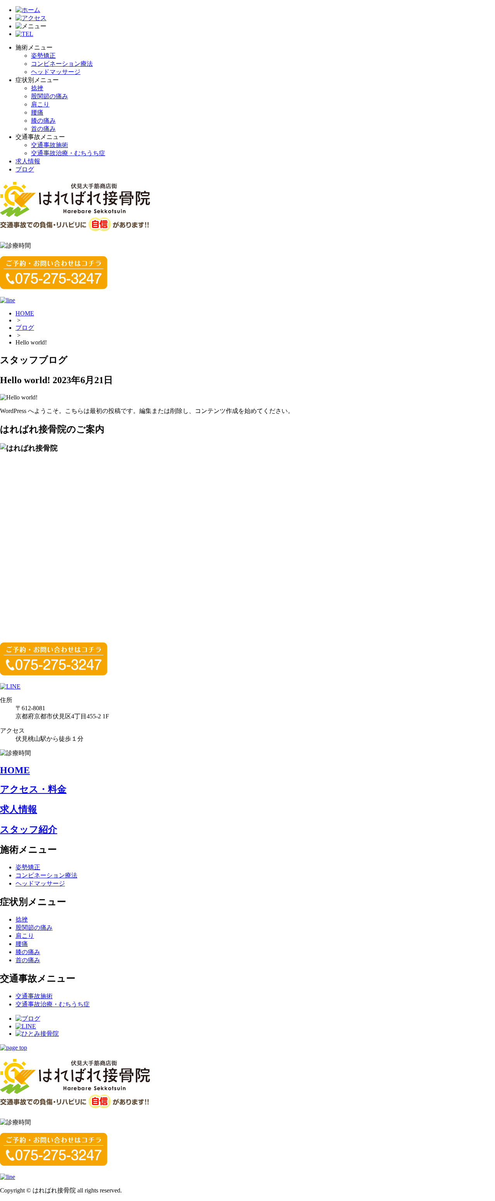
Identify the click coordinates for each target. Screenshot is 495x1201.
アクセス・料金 (33, 789)
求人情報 (27, 161)
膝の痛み (43, 120)
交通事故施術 (49, 145)
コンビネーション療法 (62, 63)
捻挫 (37, 88)
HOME (24, 313)
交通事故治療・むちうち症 (68, 153)
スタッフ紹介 (28, 829)
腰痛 (37, 112)
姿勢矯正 (43, 55)
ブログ (24, 169)
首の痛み (43, 128)
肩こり (40, 104)
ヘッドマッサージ (55, 72)
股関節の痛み (49, 96)
